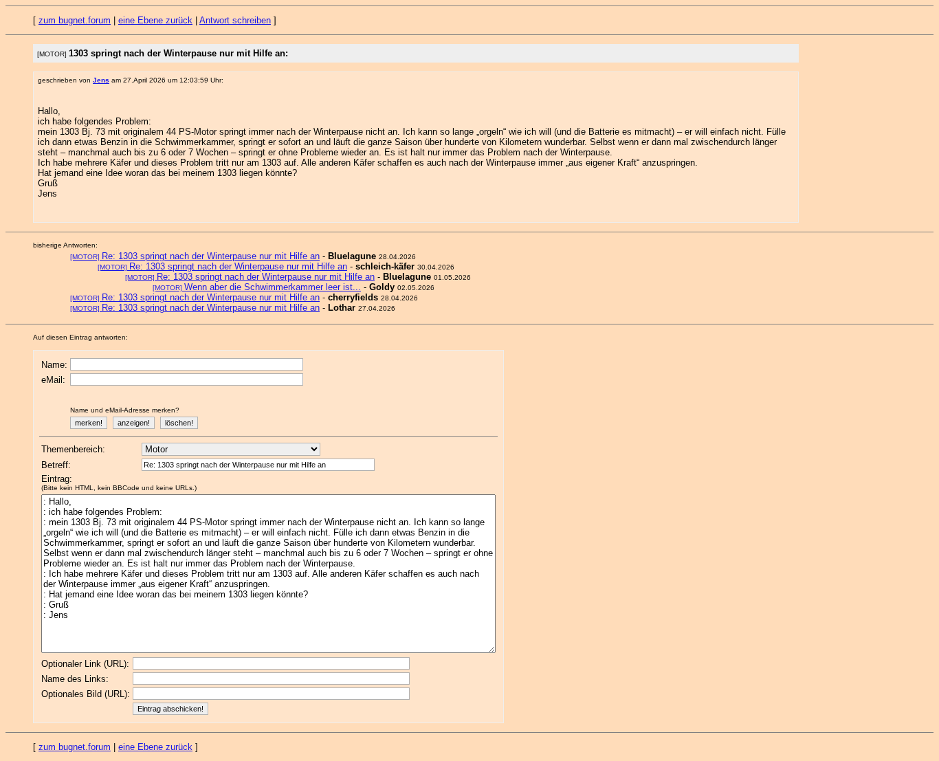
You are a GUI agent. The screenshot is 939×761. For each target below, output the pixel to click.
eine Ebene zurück (155, 20)
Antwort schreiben (235, 20)
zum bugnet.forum (74, 20)
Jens (101, 80)
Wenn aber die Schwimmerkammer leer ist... (257, 287)
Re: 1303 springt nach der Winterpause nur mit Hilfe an (195, 256)
